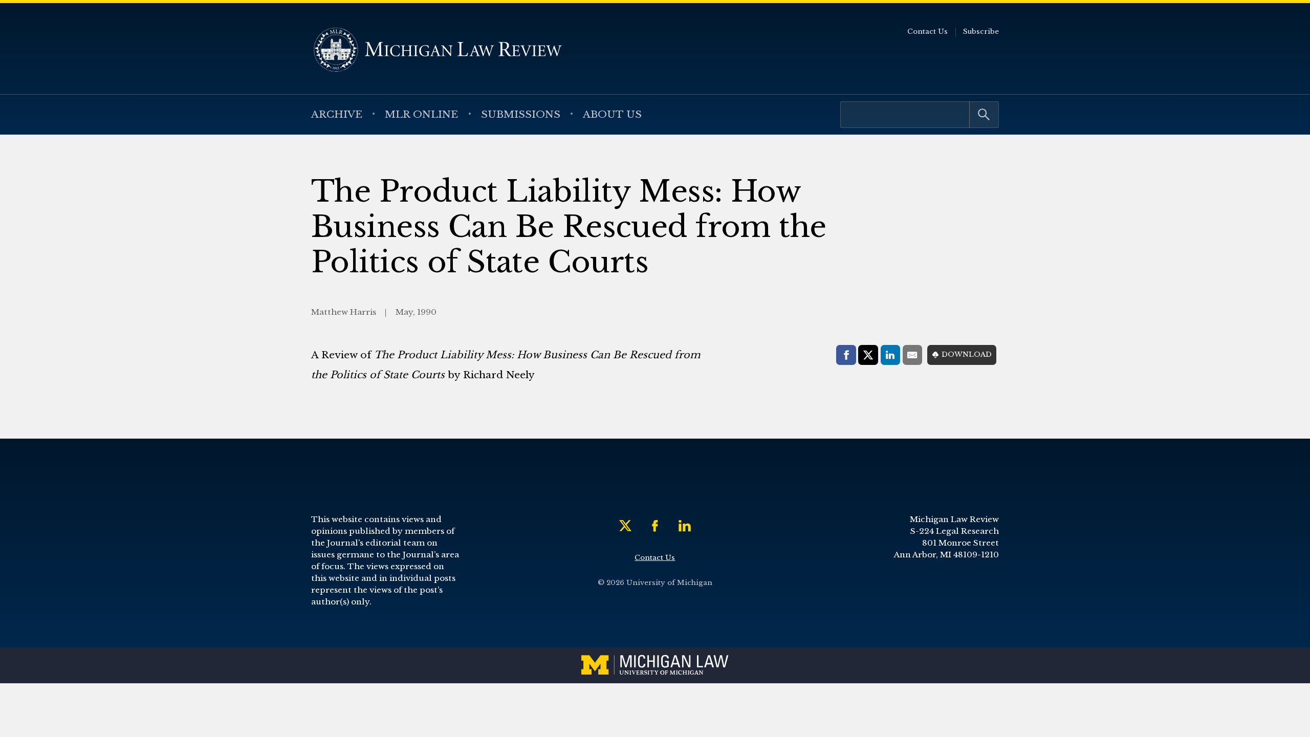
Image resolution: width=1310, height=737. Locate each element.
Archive (336, 114)
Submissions (520, 114)
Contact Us (927, 31)
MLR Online (421, 114)
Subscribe (981, 31)
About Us (612, 114)
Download (967, 354)
